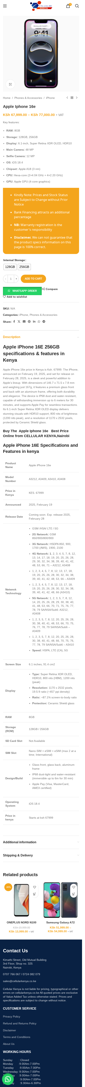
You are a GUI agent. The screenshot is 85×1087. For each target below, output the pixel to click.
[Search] (77, 6)
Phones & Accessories (28, 97)
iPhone (50, 97)
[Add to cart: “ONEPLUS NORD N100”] (34, 894)
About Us (8, 1043)
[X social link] (19, 321)
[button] (22, 290)
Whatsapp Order (24, 290)
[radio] (10, 267)
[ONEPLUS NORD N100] (21, 900)
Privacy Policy (11, 1016)
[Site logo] (41, 5)
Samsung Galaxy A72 (60, 922)
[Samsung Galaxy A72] (60, 900)
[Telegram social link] (43, 321)
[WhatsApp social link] (39, 321)
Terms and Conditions (16, 1037)
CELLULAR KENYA (40, 436)
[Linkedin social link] (34, 321)
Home (6, 97)
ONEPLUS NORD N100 (21, 922)
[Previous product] (67, 97)
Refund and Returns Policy (19, 1023)
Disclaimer (9, 1030)
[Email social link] (24, 321)
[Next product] (76, 97)
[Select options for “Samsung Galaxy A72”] (73, 894)
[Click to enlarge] (10, 84)
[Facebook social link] (14, 321)
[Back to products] (72, 97)
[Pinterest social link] (29, 321)
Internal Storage (14, 260)
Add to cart (33, 278)
